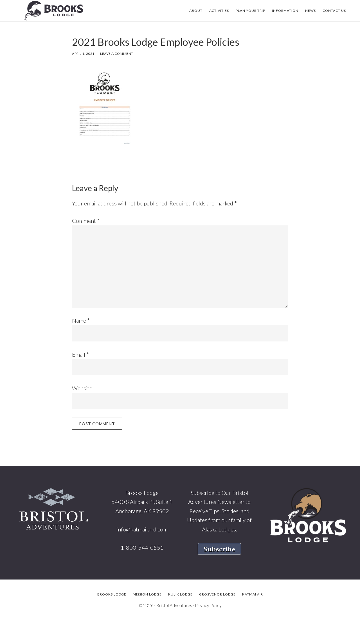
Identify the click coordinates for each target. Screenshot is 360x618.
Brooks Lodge (53, 11)
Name (81, 320)
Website (82, 388)
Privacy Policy (208, 605)
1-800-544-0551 (142, 547)
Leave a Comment (116, 53)
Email (80, 354)
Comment (86, 220)
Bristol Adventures (174, 605)
